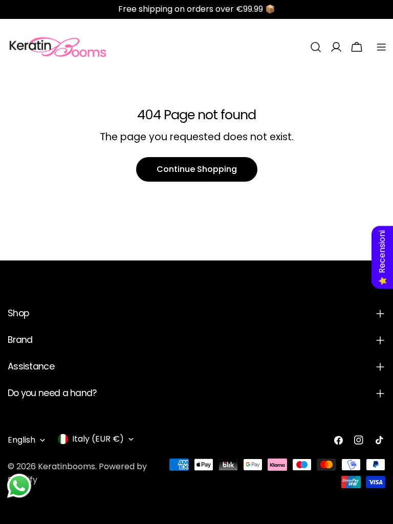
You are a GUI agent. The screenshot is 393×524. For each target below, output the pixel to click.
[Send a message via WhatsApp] (19, 486)
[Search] (315, 47)
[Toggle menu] (381, 47)
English (21, 440)
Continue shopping (197, 169)
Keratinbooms (66, 466)
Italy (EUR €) (98, 439)
